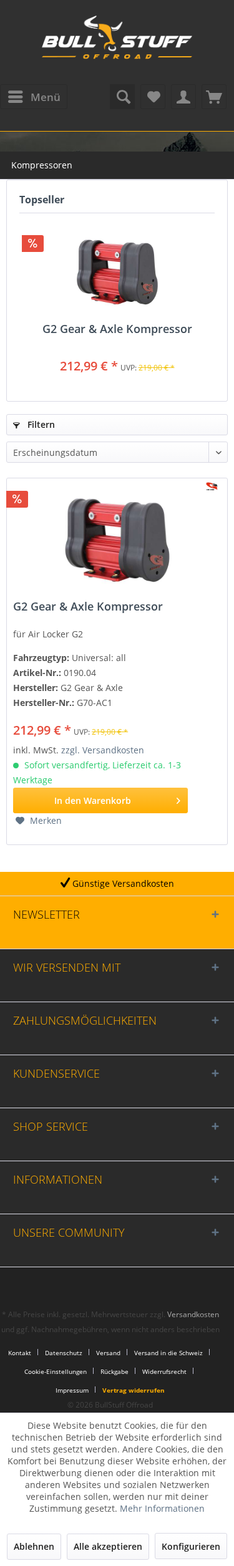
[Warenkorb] (214, 96)
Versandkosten (193, 1314)
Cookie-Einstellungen (55, 1371)
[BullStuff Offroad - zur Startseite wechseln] (117, 44)
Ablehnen (34, 1546)
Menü (46, 97)
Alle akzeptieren (108, 1546)
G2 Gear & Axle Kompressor (117, 329)
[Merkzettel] (152, 96)
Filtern (40, 424)
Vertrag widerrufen (133, 1390)
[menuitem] (33, 96)
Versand (108, 1352)
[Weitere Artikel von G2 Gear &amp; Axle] (212, 486)
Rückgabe (114, 1371)
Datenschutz (63, 1352)
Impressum (72, 1390)
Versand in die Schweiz (168, 1352)
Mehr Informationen (162, 1508)
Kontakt (19, 1352)
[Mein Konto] (183, 96)
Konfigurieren (191, 1546)
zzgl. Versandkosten (102, 750)
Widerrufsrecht (164, 1371)
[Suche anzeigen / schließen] (122, 96)
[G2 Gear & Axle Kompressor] (117, 272)
